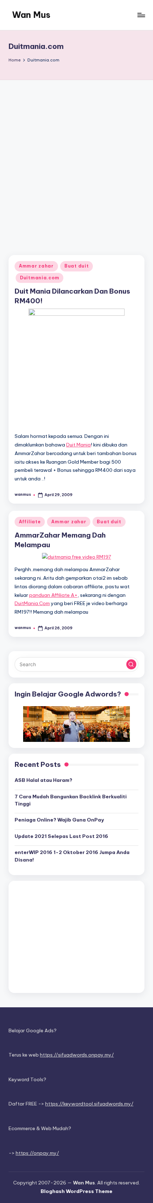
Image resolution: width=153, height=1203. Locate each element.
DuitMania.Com (32, 603)
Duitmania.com (39, 277)
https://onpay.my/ (37, 1153)
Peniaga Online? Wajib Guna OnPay (59, 820)
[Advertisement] (76, 160)
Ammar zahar (36, 266)
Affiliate (30, 521)
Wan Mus (31, 14)
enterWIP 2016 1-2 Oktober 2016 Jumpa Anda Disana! (72, 856)
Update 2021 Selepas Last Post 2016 (61, 836)
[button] (131, 664)
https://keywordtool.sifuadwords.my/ (89, 1103)
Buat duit (76, 266)
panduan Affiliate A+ (53, 595)
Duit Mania (78, 444)
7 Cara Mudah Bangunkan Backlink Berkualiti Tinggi (71, 800)
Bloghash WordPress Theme (76, 1191)
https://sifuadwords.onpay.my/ (77, 1055)
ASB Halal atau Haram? (43, 780)
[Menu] (140, 15)
